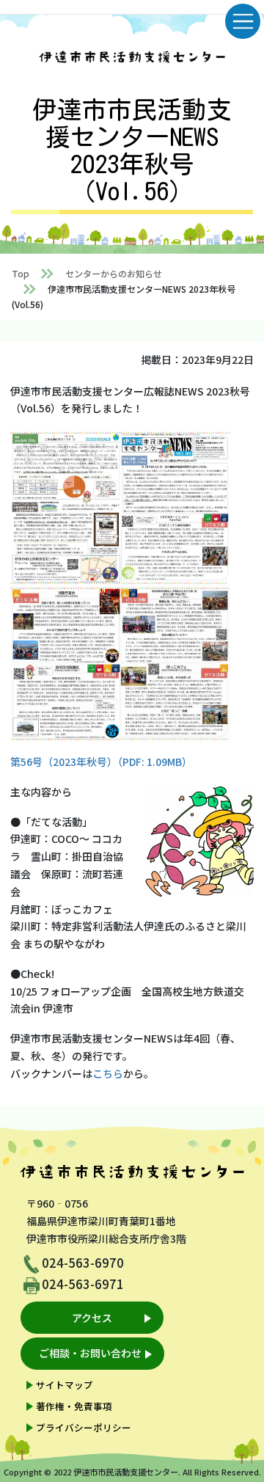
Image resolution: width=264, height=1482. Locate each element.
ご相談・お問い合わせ (90, 1353)
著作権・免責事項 (74, 1406)
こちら (107, 1073)
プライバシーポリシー (83, 1427)
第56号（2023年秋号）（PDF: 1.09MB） (101, 761)
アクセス (92, 1317)
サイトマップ (64, 1385)
